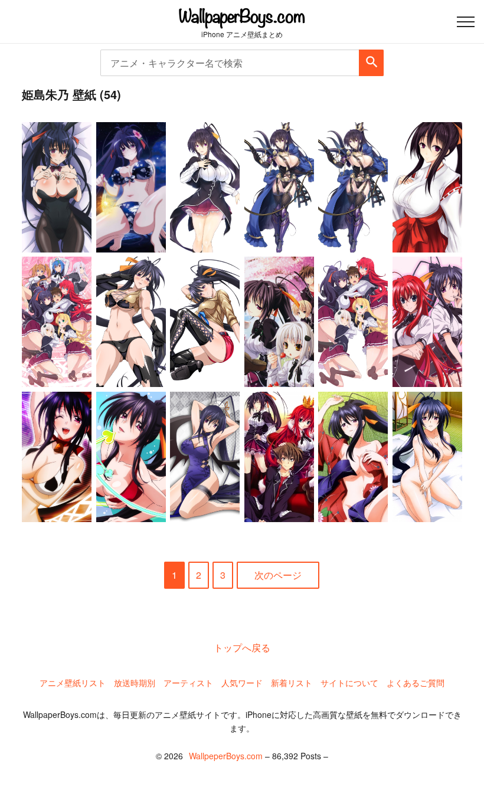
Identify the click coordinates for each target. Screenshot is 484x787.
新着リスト (291, 682)
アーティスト (188, 682)
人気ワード (242, 682)
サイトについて (349, 682)
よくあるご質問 (415, 682)
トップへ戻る (242, 647)
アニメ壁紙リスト (73, 682)
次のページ (278, 575)
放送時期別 (134, 682)
